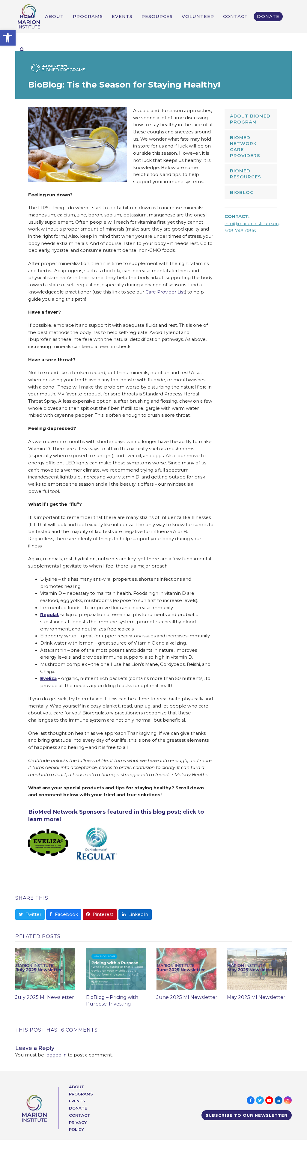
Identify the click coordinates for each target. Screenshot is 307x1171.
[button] (8, 38)
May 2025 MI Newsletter (256, 997)
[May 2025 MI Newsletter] (257, 968)
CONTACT (79, 1115)
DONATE (78, 1108)
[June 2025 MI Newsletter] (186, 968)
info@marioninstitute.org (253, 223)
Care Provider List (165, 292)
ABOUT (76, 1086)
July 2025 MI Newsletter (44, 997)
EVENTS (77, 1100)
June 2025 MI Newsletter (186, 997)
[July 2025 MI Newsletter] (45, 968)
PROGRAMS (81, 1094)
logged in (56, 1055)
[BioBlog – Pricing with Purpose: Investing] (116, 968)
